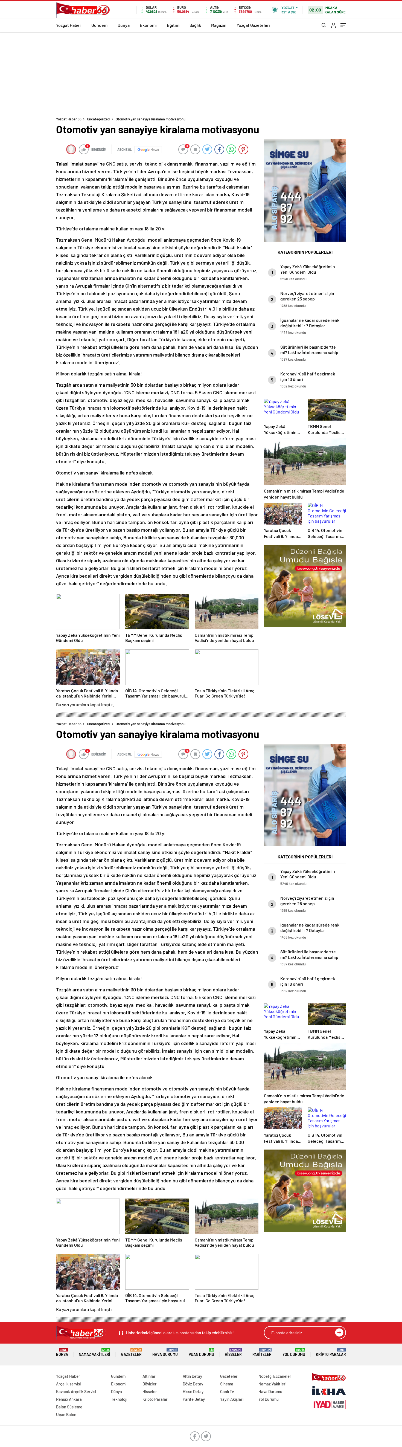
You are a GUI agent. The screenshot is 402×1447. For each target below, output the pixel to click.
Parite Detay (194, 1399)
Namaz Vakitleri (94, 1352)
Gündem (99, 25)
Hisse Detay (193, 1391)
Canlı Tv (227, 1391)
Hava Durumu (165, 1352)
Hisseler (233, 1352)
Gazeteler (131, 1352)
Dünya (124, 25)
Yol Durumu (293, 1352)
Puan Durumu (201, 1352)
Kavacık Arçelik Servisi (76, 1391)
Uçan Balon (66, 1414)
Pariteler (262, 1352)
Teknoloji (119, 1399)
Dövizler (149, 1383)
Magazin (218, 25)
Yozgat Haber (68, 25)
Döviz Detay (193, 1383)
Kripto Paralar (331, 1352)
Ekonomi (148, 25)
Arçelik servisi (68, 1383)
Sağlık (195, 25)
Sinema (226, 1383)
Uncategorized (98, 119)
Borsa (62, 1352)
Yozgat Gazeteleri (253, 25)
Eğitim (173, 25)
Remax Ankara (69, 1399)
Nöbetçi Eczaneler (274, 1376)
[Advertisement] (201, 73)
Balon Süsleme (69, 1406)
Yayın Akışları (231, 1399)
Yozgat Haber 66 (68, 119)
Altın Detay (192, 1376)
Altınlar (149, 1376)
